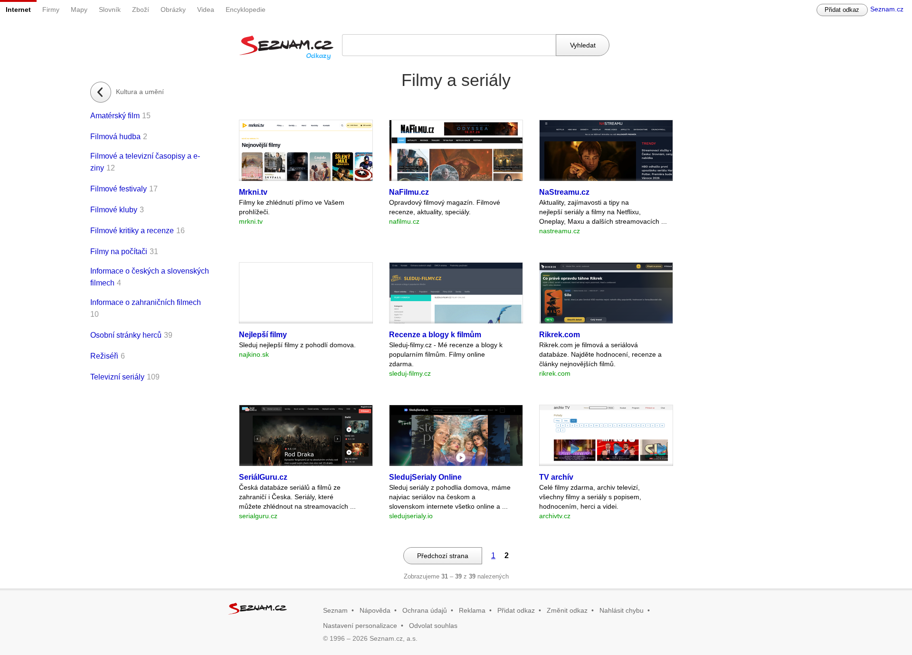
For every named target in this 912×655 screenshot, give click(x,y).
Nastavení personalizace (360, 625)
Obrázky (173, 9)
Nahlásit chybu (621, 610)
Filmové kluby (113, 210)
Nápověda (375, 610)
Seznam (335, 610)
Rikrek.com (559, 335)
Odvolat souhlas (433, 625)
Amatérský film (115, 116)
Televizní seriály (117, 377)
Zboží (140, 9)
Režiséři (104, 356)
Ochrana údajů (424, 610)
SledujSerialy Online (425, 477)
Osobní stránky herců (126, 335)
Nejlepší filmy (263, 335)
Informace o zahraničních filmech (145, 302)
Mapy (79, 9)
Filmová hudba (115, 137)
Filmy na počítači (118, 251)
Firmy (50, 9)
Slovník (110, 9)
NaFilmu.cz (409, 192)
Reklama (472, 610)
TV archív (556, 477)
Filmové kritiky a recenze (132, 231)
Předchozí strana (442, 556)
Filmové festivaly (118, 189)
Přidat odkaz (842, 9)
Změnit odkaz (567, 610)
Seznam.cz (886, 9)
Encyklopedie (246, 9)
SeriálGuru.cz (263, 477)
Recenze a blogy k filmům (435, 335)
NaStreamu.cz (564, 192)
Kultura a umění (140, 91)
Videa (205, 9)
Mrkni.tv (253, 192)
